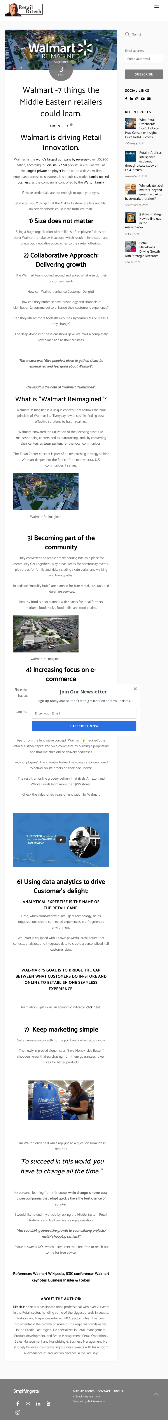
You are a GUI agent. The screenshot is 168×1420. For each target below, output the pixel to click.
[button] (83, 691)
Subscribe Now (84, 726)
